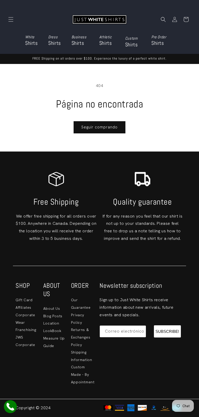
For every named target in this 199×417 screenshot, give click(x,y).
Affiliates (23, 307)
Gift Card (24, 300)
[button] (11, 19)
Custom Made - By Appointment (83, 374)
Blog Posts (52, 316)
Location (51, 323)
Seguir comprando (99, 127)
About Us (51, 308)
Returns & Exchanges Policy (80, 337)
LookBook (52, 330)
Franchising (26, 329)
